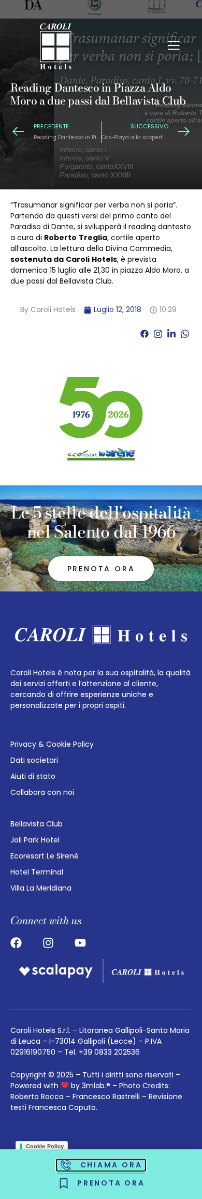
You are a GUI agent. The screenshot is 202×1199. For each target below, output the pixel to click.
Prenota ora (101, 569)
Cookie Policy (45, 1146)
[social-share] (144, 333)
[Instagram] (48, 943)
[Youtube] (80, 943)
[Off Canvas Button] (173, 46)
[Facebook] (16, 943)
